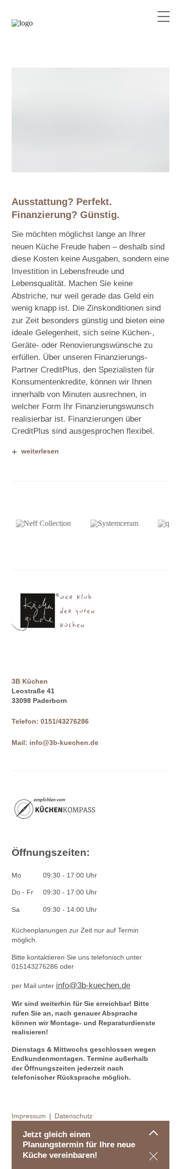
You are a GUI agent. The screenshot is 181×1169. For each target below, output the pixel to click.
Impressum (29, 1116)
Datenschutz (74, 1116)
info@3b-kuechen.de (63, 742)
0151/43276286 (65, 721)
